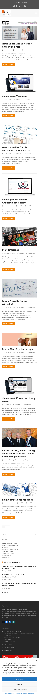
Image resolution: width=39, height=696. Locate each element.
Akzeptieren (19, 679)
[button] (36, 660)
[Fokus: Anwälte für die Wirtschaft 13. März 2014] (19, 134)
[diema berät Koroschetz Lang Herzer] (19, 385)
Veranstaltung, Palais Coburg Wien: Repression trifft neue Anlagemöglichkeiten (18, 453)
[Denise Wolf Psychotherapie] (19, 339)
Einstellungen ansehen (20, 689)
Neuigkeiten (27, 50)
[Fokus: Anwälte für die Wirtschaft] (19, 288)
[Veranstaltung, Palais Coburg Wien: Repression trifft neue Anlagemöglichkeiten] (19, 437)
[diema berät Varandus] (19, 83)
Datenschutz (18, 693)
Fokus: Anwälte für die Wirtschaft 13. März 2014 (16, 149)
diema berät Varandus (14, 95)
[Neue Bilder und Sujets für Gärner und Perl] (19, 30)
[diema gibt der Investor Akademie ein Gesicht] (19, 186)
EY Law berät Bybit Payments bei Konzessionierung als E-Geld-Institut (19, 584)
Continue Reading (8, 64)
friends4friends (10, 249)
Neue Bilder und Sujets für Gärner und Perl (17, 45)
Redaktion (17, 50)
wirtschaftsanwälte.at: (12, 562)
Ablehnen (19, 684)
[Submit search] (35, 534)
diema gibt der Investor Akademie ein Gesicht (15, 201)
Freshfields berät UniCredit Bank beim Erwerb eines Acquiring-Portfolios (19, 567)
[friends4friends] (19, 237)
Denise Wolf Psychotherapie (17, 349)
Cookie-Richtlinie (9, 693)
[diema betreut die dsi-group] (19, 490)
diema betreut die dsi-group (17, 499)
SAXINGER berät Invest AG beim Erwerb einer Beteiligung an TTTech (17, 576)
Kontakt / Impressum (28, 693)
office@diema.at (9, 650)
